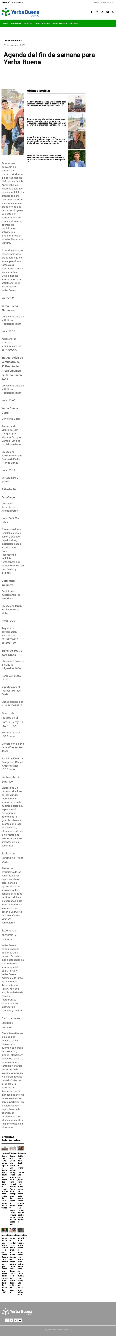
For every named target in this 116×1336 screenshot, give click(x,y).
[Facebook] (91, 12)
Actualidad (6, 1235)
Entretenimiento (13, 40)
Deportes (22, 1153)
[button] (113, 12)
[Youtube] (108, 12)
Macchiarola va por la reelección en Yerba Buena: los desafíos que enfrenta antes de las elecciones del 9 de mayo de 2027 (5, 1265)
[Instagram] (97, 12)
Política (13, 1153)
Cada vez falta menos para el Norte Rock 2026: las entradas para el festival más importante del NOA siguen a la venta (5, 1182)
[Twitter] (102, 12)
